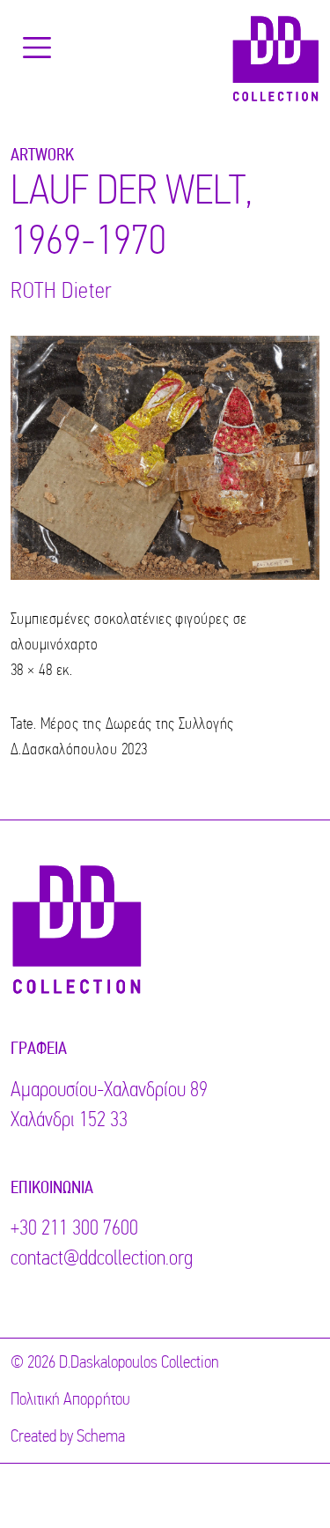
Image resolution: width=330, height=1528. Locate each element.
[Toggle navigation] (37, 47)
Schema (101, 1437)
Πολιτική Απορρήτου (70, 1400)
